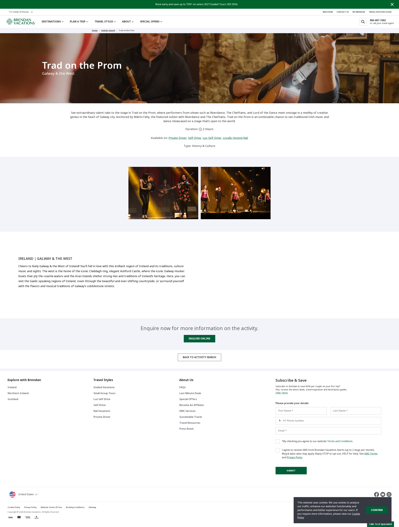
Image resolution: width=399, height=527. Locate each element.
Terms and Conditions (340, 441)
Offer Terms (282, 392)
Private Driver (177, 138)
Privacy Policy (294, 457)
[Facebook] (377, 494)
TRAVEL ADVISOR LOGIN (380, 12)
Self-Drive (194, 138)
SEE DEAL (232, 4)
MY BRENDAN (359, 12)
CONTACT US (343, 12)
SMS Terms (370, 453)
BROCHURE (328, 12)
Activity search (108, 30)
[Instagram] (389, 494)
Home (95, 30)
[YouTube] (383, 494)
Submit (291, 470)
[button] (24, 494)
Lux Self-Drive (212, 138)
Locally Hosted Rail (235, 138)
